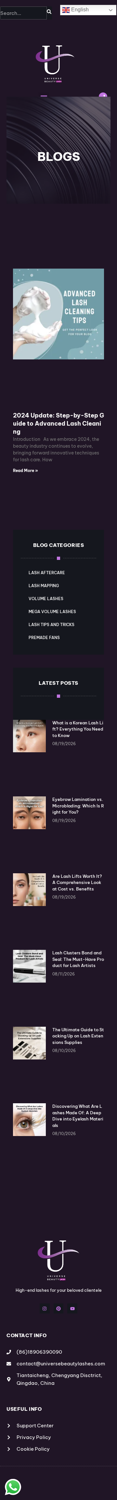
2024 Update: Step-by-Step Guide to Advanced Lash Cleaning (58, 423)
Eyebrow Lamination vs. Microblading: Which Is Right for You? (78, 806)
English (79, 9)
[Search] (49, 12)
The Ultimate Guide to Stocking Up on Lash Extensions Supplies (78, 1036)
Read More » (25, 470)
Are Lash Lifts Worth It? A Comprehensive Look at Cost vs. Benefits (77, 882)
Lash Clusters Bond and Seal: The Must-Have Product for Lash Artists (78, 959)
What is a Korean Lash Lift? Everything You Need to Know (77, 729)
